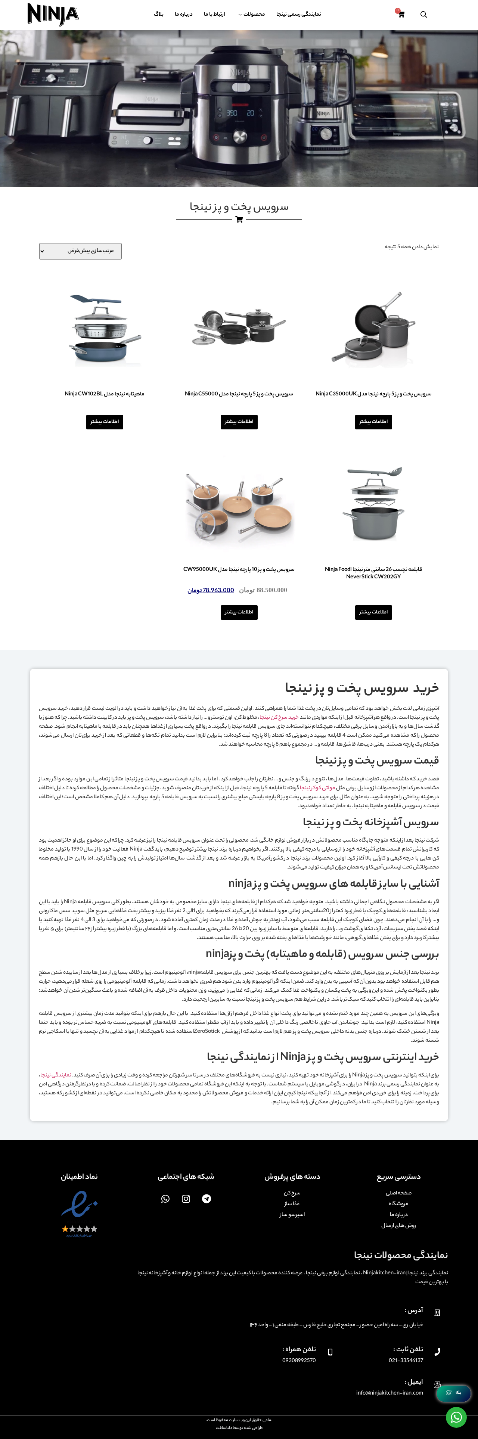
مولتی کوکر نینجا (317, 788)
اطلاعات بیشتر (374, 422)
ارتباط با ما (214, 14)
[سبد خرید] (401, 15)
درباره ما (184, 14)
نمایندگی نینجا (55, 1075)
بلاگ (159, 14)
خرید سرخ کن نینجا (279, 718)
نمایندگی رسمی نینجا (298, 14)
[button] (454, 1394)
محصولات (254, 14)
